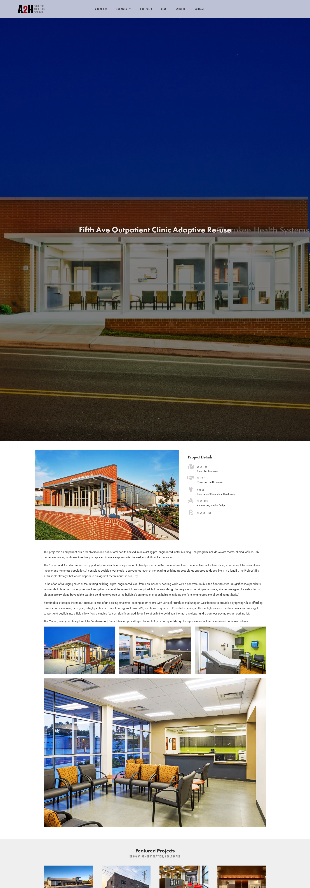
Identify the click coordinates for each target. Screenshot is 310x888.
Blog (164, 9)
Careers (181, 9)
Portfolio (146, 9)
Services (121, 9)
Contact (200, 9)
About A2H (101, 9)
